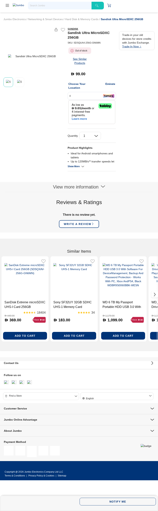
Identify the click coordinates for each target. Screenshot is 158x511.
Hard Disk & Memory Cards (82, 19)
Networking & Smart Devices (46, 19)
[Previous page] (6, 56)
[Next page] (61, 56)
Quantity (73, 135)
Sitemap (62, 475)
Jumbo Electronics (15, 19)
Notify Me (117, 501)
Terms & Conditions (15, 475)
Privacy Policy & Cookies (41, 475)
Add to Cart (25, 335)
